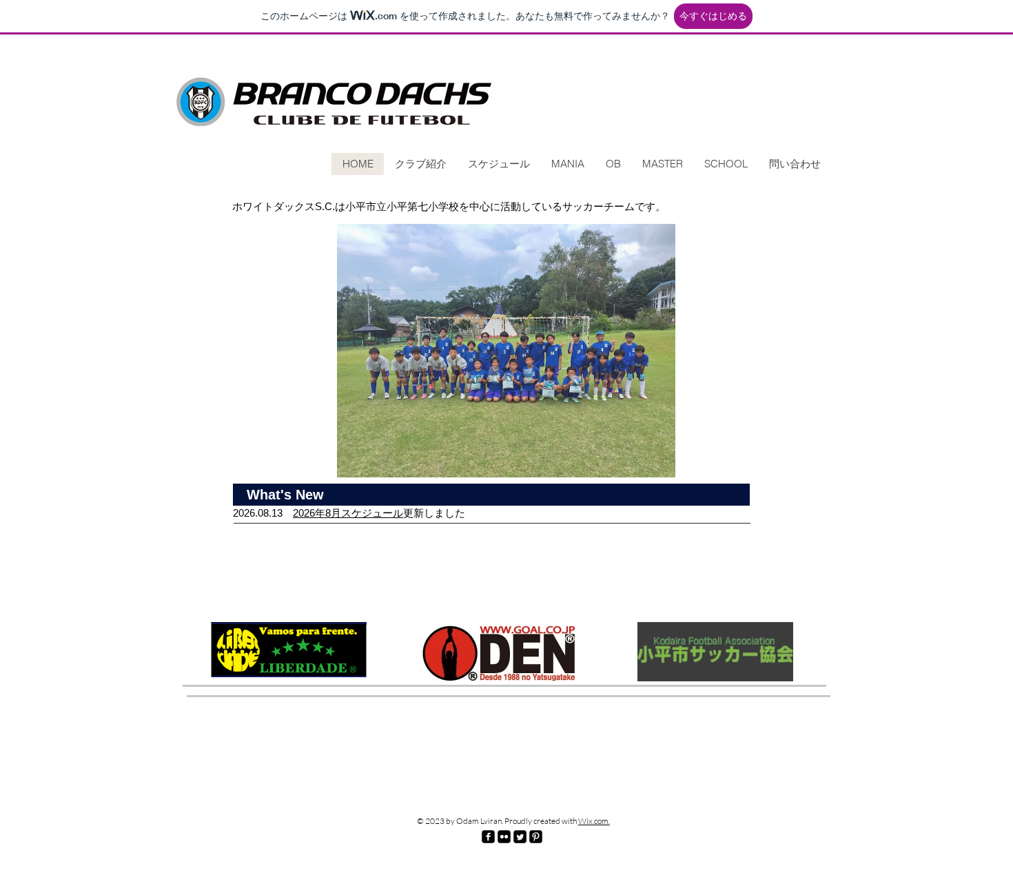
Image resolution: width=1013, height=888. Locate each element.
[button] (506, 350)
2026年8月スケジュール (348, 513)
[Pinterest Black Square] (535, 836)
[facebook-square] (488, 836)
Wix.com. (594, 821)
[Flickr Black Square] (504, 836)
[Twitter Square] (519, 836)
